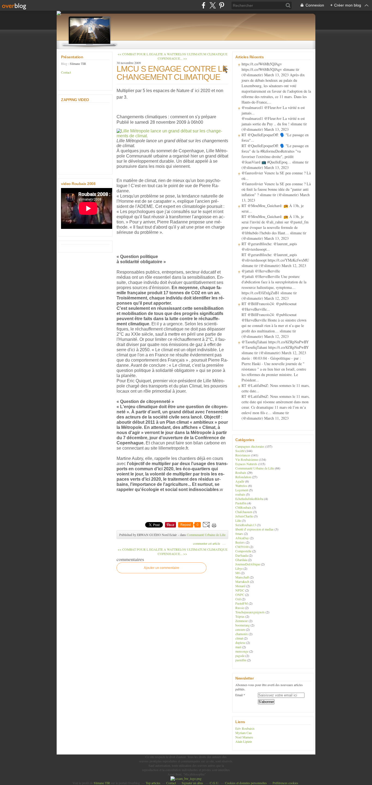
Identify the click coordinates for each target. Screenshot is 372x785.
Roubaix (240, 472)
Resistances (242, 455)
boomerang (242, 625)
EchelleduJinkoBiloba (249, 498)
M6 (237, 573)
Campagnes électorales (249, 446)
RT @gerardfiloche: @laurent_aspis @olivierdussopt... (269, 246)
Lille (238, 520)
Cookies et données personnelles (246, 783)
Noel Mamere (244, 737)
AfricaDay (242, 538)
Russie (239, 607)
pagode (240, 655)
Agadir (239, 481)
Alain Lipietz (243, 741)
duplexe (240, 642)
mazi (238, 647)
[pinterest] (221, 5)
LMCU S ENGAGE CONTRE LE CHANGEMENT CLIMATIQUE (172, 72)
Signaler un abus (193, 783)
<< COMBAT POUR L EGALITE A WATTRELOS (152, 54)
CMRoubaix (243, 507)
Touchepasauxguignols (250, 612)
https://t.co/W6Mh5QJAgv (262, 63)
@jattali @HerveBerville (261, 271)
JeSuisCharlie (244, 516)
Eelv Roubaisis (245, 728)
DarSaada (241, 555)
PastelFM (241, 603)
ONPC (239, 594)
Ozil (238, 599)
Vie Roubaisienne (246, 459)
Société (240, 450)
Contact (66, 72)
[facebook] (203, 5)
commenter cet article (207, 543)
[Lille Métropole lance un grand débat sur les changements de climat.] (172, 136)
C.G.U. (214, 783)
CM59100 (242, 546)
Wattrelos (241, 485)
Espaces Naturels (246, 464)
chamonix (241, 634)
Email (239, 695)
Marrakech (242, 581)
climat (239, 638)
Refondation (243, 477)
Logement (241, 490)
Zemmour (241, 621)
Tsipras (240, 616)
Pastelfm (240, 503)
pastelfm (240, 660)
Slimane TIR (102, 783)
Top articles (153, 783)
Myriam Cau (243, 733)
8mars (239, 533)
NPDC (239, 590)
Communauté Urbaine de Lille (206, 534)
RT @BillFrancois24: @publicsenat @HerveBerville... (269, 306)
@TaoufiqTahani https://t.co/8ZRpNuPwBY (275, 341)
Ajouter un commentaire (161, 568)
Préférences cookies (285, 783)
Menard (240, 586)
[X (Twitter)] (212, 5)
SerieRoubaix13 (245, 525)
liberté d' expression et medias (254, 529)
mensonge (241, 651)
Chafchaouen (243, 512)
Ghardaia (241, 559)
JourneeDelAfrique (247, 564)
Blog (64, 63)
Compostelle (243, 551)
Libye (239, 568)
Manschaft (242, 577)
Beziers (240, 542)
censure (240, 629)
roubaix (240, 494)
